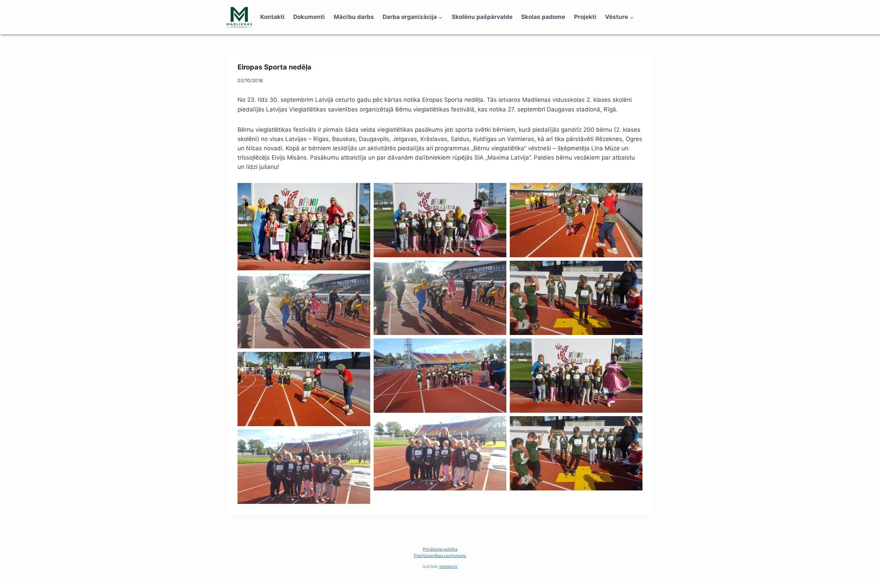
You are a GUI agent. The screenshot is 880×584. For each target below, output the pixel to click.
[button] (304, 227)
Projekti (585, 16)
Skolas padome (543, 16)
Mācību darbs (354, 16)
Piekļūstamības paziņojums (440, 555)
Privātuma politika (440, 549)
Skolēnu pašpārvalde (482, 16)
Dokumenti (309, 16)
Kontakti (272, 16)
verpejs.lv (448, 566)
